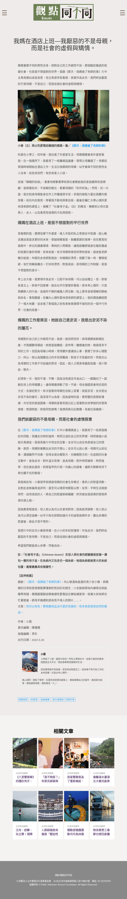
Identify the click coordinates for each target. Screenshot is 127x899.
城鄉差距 (23, 699)
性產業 (34, 699)
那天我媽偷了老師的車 (63, 699)
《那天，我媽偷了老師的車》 (89, 145)
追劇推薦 (45, 699)
